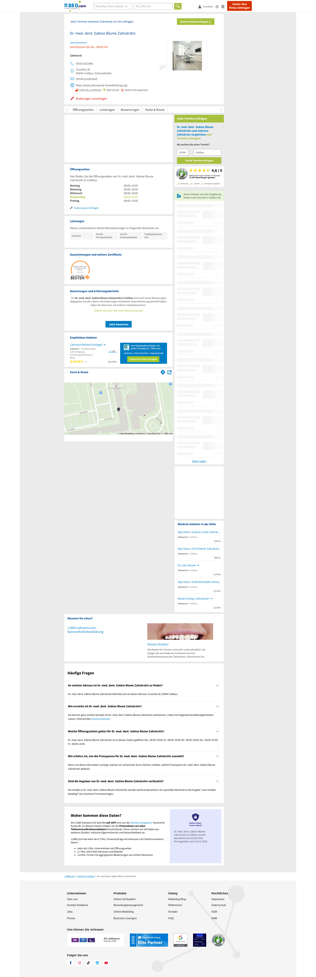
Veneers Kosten (158, 644)
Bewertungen (130, 110)
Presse (71, 918)
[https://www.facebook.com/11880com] (70, 962)
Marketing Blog (177, 899)
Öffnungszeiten (83, 110)
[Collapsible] (217, 685)
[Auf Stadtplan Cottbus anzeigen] (169, 371)
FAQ (171, 918)
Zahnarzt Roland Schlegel (86, 344)
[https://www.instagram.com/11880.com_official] (79, 962)
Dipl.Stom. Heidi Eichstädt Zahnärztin (199, 582)
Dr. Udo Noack (187, 565)
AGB (214, 911)
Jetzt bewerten (118, 324)
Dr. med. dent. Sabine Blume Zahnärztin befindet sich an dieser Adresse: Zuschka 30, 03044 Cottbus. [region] (123, 694)
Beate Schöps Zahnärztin (193, 598)
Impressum (217, 899)
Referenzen (175, 905)
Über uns (72, 899)
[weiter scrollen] (221, 109)
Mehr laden (199, 461)
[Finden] (178, 6)
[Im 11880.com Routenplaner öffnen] (162, 371)
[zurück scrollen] (67, 109)
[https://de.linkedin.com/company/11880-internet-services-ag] (97, 962)
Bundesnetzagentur (142, 822)
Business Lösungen (125, 918)
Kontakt (172, 911)
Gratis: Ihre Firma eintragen (239, 6)
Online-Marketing (124, 911)
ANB (214, 918)
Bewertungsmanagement (128, 905)
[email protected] (100, 718)
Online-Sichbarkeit (124, 899)
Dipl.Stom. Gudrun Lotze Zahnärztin (199, 532)
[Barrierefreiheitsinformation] (218, 6)
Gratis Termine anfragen (194, 21)
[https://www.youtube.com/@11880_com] (106, 962)
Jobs (70, 911)
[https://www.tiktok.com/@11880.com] (88, 962)
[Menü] (224, 6)
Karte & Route (155, 110)
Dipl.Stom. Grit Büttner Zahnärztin (199, 548)
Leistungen (107, 110)
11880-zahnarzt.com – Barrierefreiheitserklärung (85, 630)
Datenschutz (218, 905)
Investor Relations (77, 905)
